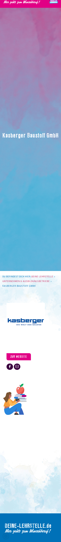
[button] (6, 536)
